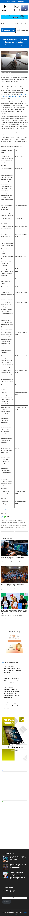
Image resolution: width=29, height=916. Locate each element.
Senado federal (4, 529)
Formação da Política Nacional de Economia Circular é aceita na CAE (22, 533)
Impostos (12, 527)
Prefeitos (23, 527)
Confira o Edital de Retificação (8, 510)
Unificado (11, 529)
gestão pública (17, 525)
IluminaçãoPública (20, 561)
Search (23, 24)
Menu (4, 24)
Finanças (10, 525)
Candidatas (9, 522)
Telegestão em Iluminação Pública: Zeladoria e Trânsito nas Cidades (12, 670)
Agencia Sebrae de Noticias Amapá (13, 615)
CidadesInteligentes (10, 561)
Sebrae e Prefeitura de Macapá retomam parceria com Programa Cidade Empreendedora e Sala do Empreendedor (14, 612)
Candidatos (16, 522)
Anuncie (8, 1)
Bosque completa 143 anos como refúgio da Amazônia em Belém (12, 706)
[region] (14, 902)
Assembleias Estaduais (10, 520)
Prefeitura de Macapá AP (7, 617)
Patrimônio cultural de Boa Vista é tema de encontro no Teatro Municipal (12, 681)
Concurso (8, 524)
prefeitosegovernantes (6, 562)
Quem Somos (20, 1)
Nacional (18, 527)
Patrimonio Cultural (9, 588)
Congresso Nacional (17, 524)
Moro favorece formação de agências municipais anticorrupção (8, 533)
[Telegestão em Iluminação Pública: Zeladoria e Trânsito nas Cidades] (5, 858)
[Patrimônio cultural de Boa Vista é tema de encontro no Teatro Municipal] (5, 867)
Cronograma (4, 525)
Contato (13, 1)
